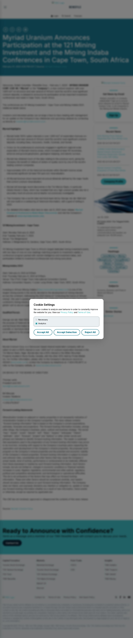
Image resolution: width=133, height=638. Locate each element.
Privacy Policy (67, 312)
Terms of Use (84, 312)
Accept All (43, 332)
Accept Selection (67, 332)
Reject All (90, 332)
